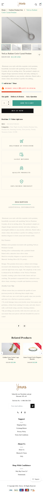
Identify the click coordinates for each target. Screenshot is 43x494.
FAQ (21, 456)
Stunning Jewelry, (16, 129)
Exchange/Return (21, 428)
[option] (21, 30)
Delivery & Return (17, 97)
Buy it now (17, 111)
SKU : (4, 124)
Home (4, 10)
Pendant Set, (6, 129)
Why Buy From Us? (21, 471)
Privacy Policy (21, 431)
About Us (21, 450)
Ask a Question (31, 97)
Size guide (5, 97)
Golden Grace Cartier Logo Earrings (11, 358)
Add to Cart (27, 103)
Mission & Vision (21, 453)
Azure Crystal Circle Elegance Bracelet (32, 358)
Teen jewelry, (26, 129)
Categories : (5, 127)
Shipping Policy (21, 425)
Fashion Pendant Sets (16, 10)
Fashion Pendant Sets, (30, 127)
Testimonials (21, 474)
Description (21, 202)
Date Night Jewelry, (16, 127)
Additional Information (21, 207)
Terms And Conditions (21, 435)
